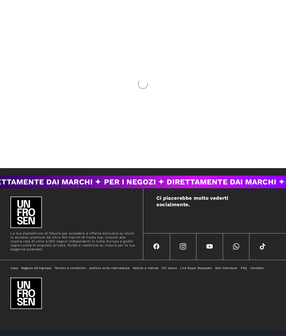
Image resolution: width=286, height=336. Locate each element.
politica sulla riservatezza (109, 268)
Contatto (257, 268)
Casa (14, 268)
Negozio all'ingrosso (36, 268)
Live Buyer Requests (196, 268)
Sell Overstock (226, 268)
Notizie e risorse (145, 268)
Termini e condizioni (70, 268)
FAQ (244, 268)
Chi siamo (169, 268)
